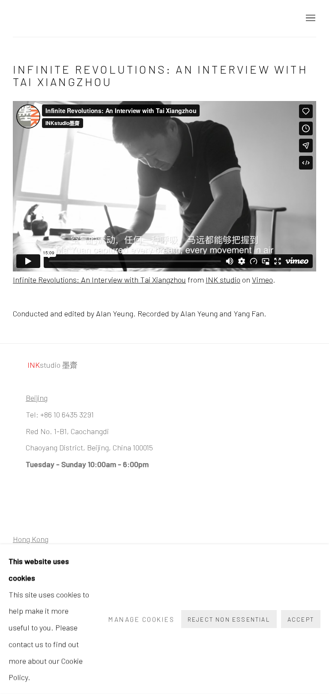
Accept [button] (300, 619)
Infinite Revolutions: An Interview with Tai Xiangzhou (99, 279)
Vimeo (262, 279)
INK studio (223, 279)
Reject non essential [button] (229, 619)
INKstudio (56, 18)
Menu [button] (309, 18)
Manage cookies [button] (141, 619)
